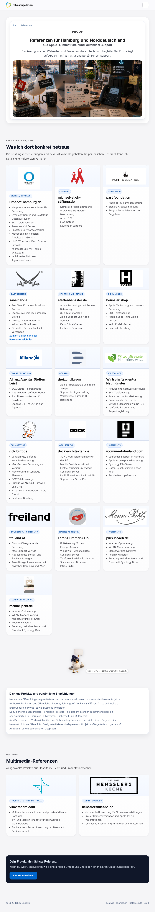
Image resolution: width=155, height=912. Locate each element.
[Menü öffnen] (145, 5)
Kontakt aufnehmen (23, 875)
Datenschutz (135, 903)
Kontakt (110, 903)
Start (15, 25)
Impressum (121, 903)
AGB (146, 903)
